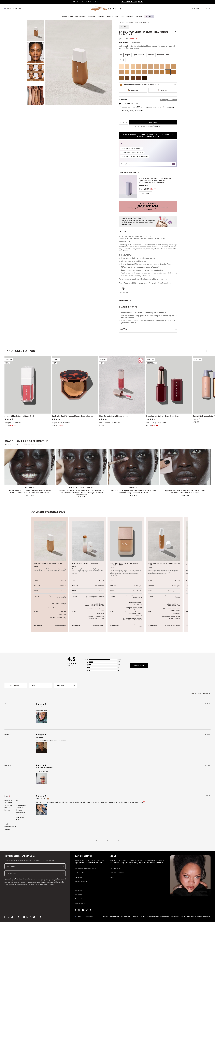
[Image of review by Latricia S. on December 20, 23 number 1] (41, 778)
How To (123, 329)
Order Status (78, 877)
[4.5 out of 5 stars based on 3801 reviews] (123, 42)
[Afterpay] (155, 126)
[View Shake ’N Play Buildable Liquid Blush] (27, 385)
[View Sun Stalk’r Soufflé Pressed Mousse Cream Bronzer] (75, 385)
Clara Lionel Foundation (117, 873)
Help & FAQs (78, 894)
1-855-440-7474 (79, 873)
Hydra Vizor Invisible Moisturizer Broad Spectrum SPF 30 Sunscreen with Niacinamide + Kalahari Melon (155, 180)
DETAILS (122, 232)
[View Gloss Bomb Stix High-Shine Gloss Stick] (169, 385)
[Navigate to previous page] (6, 840)
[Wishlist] (206, 8)
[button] (78, 62)
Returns (77, 886)
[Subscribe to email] (63, 866)
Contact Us (78, 890)
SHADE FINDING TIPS (128, 307)
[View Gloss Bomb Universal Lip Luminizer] (122, 385)
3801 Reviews (134, 42)
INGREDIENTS (125, 301)
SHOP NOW (30, 495)
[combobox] (40, 685)
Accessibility (175, 916)
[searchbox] (17, 685)
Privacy (105, 916)
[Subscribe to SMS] (63, 873)
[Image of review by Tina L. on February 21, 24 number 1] (41, 717)
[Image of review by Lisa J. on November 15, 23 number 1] (41, 809)
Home (121, 22)
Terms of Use (114, 916)
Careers (112, 877)
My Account (78, 899)
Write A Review (139, 665)
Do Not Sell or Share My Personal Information (196, 916)
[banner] (148, 206)
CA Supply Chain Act (138, 916)
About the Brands (115, 868)
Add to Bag (146, 193)
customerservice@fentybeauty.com (85, 868)
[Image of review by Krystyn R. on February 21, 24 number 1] (41, 747)
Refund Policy (125, 916)
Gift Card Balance (80, 903)
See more (7, 829)
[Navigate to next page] (208, 840)
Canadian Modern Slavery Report (158, 916)
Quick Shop (27, 409)
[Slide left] (207, 351)
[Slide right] (210, 351)
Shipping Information (81, 881)
